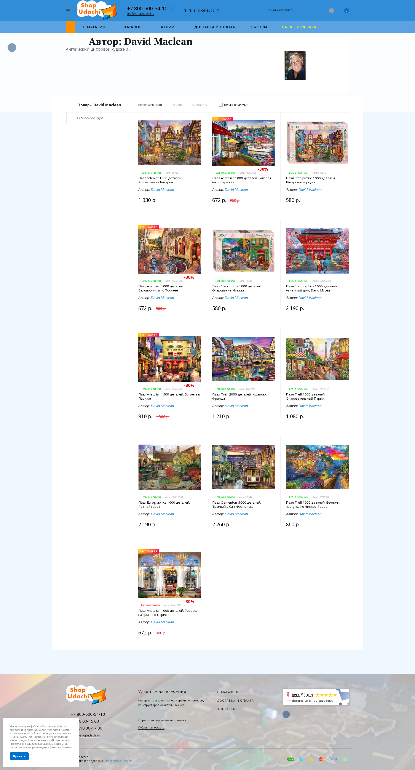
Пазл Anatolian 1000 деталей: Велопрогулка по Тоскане (161, 288)
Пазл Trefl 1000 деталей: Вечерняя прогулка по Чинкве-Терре (313, 504)
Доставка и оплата (235, 700)
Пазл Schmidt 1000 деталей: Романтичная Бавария (160, 180)
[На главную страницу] (97, 10)
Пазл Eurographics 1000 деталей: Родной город (164, 504)
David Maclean (162, 190)
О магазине (228, 692)
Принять (19, 756)
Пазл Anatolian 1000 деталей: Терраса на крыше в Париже (168, 612)
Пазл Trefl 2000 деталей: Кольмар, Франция (239, 396)
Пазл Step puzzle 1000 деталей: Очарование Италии (237, 288)
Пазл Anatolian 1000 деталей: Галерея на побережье (241, 180)
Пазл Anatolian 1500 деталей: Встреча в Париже (169, 396)
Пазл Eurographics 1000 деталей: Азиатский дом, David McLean (311, 288)
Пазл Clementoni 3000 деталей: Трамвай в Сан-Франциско (236, 504)
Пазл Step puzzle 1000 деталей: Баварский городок (310, 180)
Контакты (226, 709)
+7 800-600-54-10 (147, 8)
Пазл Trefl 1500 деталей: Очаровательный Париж (305, 396)
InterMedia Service (119, 761)
